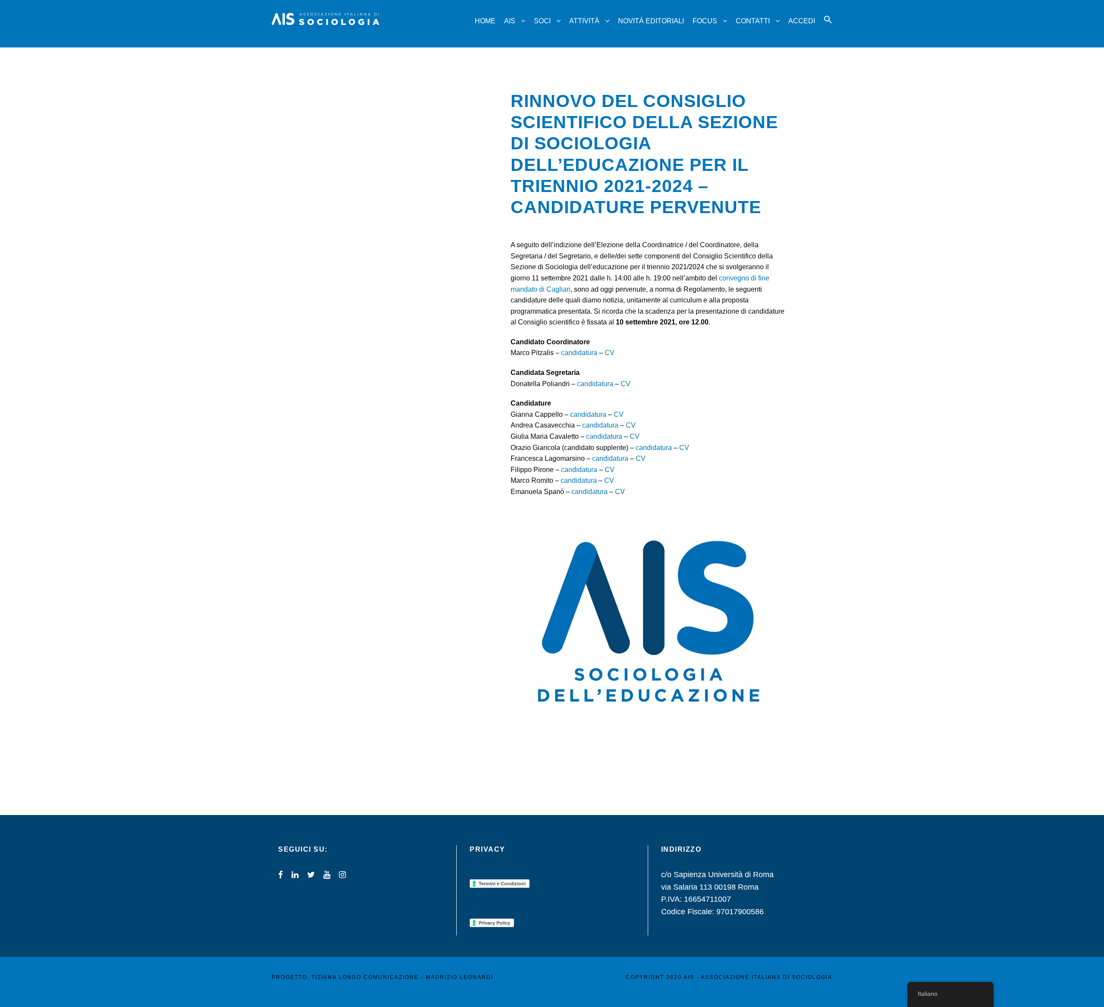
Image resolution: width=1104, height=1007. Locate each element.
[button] (828, 27)
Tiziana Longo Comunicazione (365, 977)
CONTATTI (753, 21)
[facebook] (280, 874)
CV (610, 352)
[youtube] (326, 874)
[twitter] (311, 874)
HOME (485, 21)
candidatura (579, 352)
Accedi (801, 21)
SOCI (542, 21)
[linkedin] (295, 874)
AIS (509, 21)
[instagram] (342, 874)
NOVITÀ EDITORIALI (651, 21)
